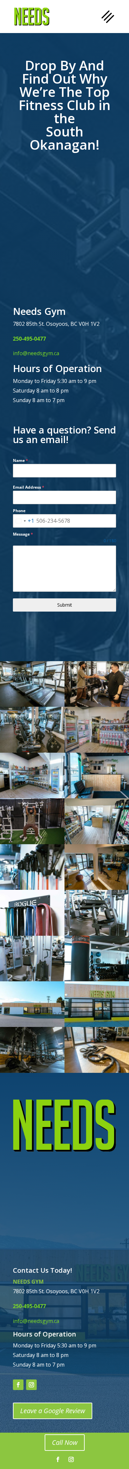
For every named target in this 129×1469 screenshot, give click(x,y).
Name (20, 460)
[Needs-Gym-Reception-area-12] (96, 796)
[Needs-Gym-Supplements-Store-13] (96, 842)
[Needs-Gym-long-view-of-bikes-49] (32, 750)
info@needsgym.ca (36, 353)
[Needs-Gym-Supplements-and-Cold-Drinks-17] (32, 796)
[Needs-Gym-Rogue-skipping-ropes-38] (32, 887)
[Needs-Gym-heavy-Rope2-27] (96, 1070)
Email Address (28, 487)
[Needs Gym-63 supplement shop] (96, 750)
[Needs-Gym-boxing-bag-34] (96, 979)
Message (23, 534)
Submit (64, 605)
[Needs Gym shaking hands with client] (96, 704)
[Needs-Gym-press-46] (96, 933)
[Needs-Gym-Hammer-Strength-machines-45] (32, 1070)
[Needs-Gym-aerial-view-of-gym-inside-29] (96, 887)
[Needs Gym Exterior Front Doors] (96, 1025)
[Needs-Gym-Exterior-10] (32, 1025)
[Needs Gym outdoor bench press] (32, 842)
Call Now (64, 1442)
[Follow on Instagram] (31, 1384)
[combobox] (23, 520)
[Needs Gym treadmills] (32, 704)
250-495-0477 (29, 338)
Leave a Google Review (52, 1410)
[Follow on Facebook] (18, 1384)
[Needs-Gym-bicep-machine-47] (32, 979)
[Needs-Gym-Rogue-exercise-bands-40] (32, 933)
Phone (19, 510)
